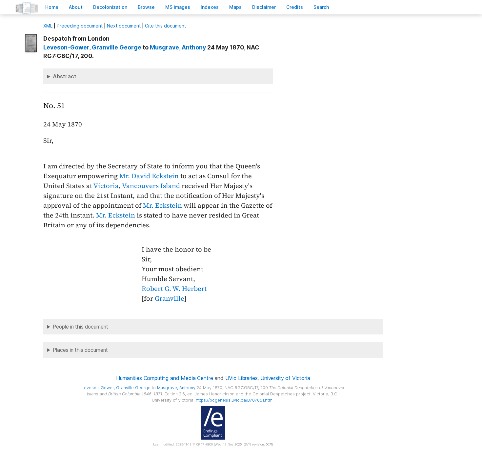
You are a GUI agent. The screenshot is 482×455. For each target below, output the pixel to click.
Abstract (64, 76)
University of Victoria (285, 378)
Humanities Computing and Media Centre (164, 378)
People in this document (80, 327)
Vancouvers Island (151, 185)
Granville (169, 298)
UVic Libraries (241, 378)
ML (47, 25)
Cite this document (165, 25)
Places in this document (80, 350)
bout (76, 7)
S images (177, 7)
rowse (146, 7)
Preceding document (80, 25)
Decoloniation (110, 7)
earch (321, 7)
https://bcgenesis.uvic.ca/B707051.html (234, 400)
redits (294, 7)
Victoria (106, 185)
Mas (235, 7)
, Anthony (178, 47)
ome (51, 7)
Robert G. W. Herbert (174, 288)
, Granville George (92, 47)
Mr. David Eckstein (149, 175)
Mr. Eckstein (162, 205)
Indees (210, 7)
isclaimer (264, 7)
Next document (124, 25)
